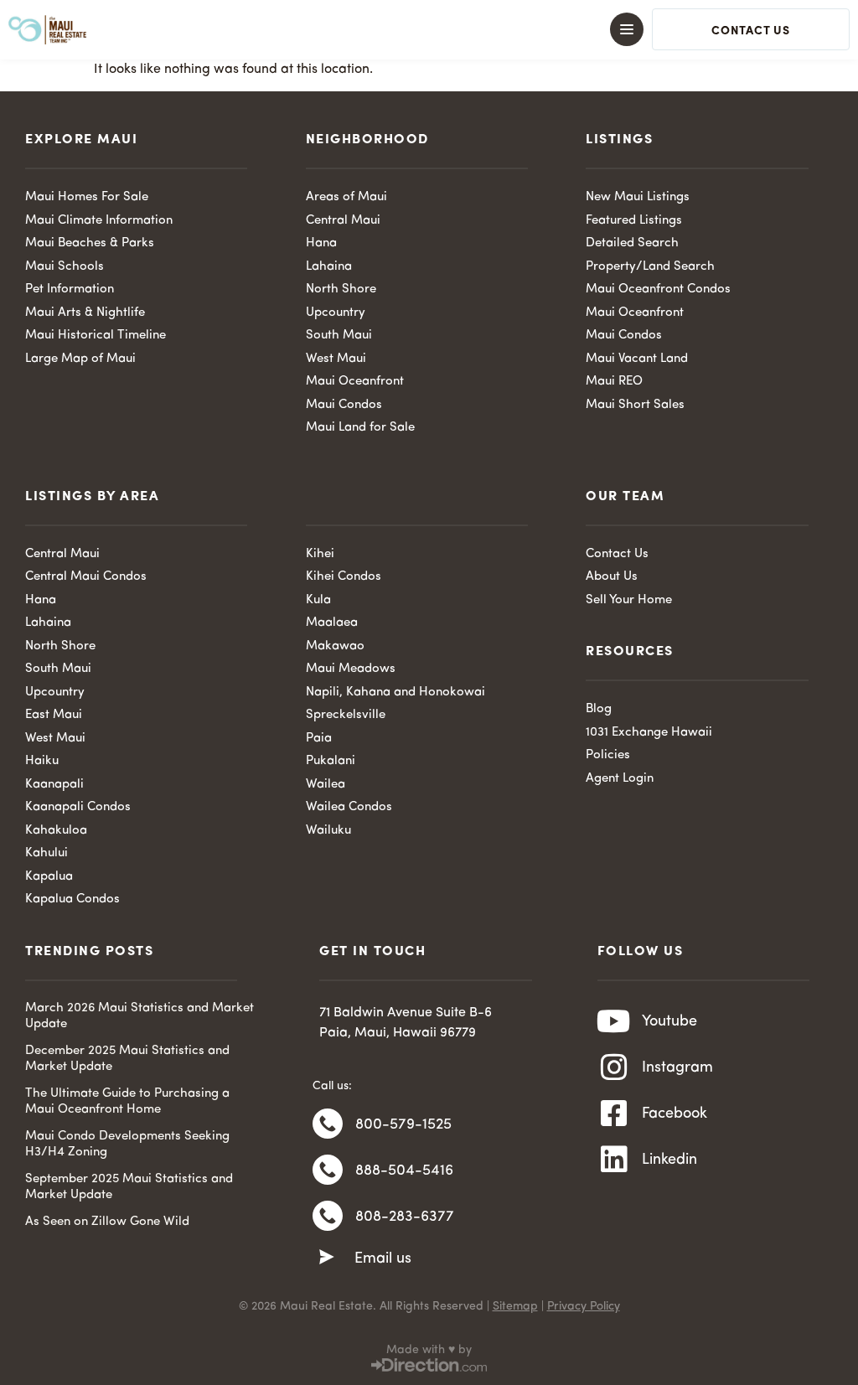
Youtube (669, 1021)
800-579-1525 (403, 1124)
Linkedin (669, 1159)
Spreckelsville (345, 715)
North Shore (341, 289)
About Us (612, 577)
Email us (382, 1258)
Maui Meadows (350, 669)
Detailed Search (632, 243)
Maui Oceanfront (355, 381)
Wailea (325, 784)
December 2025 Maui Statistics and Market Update (127, 1059)
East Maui (53, 715)
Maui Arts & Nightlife (85, 313)
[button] (429, 29)
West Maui (336, 359)
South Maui (339, 335)
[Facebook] (614, 1113)
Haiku (42, 761)
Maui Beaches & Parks (89, 243)
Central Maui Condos (86, 577)
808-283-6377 (404, 1216)
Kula (318, 600)
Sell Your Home (629, 600)
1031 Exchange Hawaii (649, 732)
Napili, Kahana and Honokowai (395, 692)
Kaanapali (54, 784)
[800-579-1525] (328, 1124)
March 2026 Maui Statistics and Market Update (139, 1016)
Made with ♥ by (429, 1350)
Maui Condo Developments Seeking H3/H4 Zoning (127, 1145)
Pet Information (69, 289)
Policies (608, 755)
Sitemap (515, 1306)
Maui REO (614, 381)
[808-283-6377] (328, 1216)
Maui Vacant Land (637, 359)
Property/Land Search (650, 267)
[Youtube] (614, 1021)
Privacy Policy (583, 1306)
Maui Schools (64, 267)
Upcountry (335, 313)
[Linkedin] (614, 1160)
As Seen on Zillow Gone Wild (107, 1222)
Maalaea (332, 623)
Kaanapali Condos (78, 807)
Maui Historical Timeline (95, 335)
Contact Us (617, 554)
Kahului (46, 853)
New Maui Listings (638, 197)
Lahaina (329, 267)
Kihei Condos (343, 577)
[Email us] (326, 1257)
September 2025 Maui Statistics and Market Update (129, 1187)
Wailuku (328, 830)
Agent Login (620, 779)
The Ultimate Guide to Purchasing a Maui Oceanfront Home (127, 1102)
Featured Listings (634, 220)
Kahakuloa (56, 830)
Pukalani (330, 761)
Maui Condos (344, 405)
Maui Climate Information (99, 220)
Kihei (320, 554)
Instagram (677, 1067)
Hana (321, 243)
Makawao (335, 646)
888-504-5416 (404, 1170)
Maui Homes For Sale (86, 197)
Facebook (674, 1113)
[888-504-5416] (328, 1170)
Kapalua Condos (72, 899)
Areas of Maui (346, 197)
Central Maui (343, 220)
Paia (319, 738)
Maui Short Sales (635, 405)
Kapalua (49, 877)
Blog (599, 709)
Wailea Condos (349, 807)
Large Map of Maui (80, 359)
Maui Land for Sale (360, 427)
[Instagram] (614, 1067)
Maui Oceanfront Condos (658, 289)
